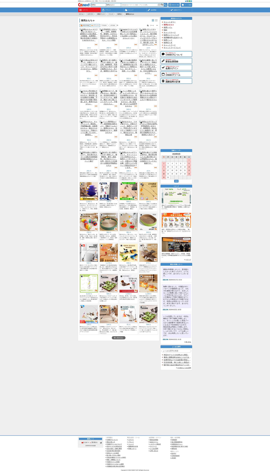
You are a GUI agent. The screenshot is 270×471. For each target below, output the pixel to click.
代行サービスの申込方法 (114, 446)
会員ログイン (154, 442)
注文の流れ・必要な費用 (114, 448)
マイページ (153, 446)
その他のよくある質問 (184, 368)
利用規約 (174, 440)
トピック (188, 259)
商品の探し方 (111, 442)
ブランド (131, 442)
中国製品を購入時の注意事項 (115, 466)
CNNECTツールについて (114, 444)
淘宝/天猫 (86, 25)
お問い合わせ (154, 451)
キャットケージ (170, 32)
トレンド (131, 444)
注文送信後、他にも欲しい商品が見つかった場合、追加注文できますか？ (177, 362)
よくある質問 (154, 448)
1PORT (173, 458)
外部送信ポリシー (176, 444)
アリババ (96, 25)
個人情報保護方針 (176, 442)
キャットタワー (170, 22)
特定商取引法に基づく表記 (179, 446)
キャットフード (170, 45)
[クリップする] (81, 30)
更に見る (188, 342)
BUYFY (173, 453)
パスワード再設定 (155, 444)
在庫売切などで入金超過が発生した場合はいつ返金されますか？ (177, 360)
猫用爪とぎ (168, 42)
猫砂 (165, 30)
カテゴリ (131, 440)
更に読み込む (118, 338)
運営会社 (174, 448)
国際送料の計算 (133, 446)
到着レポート (132, 448)
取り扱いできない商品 (113, 455)
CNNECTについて (112, 440)
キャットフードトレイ (172, 48)
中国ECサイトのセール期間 (115, 464)
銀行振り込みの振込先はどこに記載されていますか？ (177, 365)
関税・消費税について (113, 459)
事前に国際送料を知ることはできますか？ (177, 357)
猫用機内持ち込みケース (173, 37)
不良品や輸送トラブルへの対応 (116, 457)
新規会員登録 (154, 440)
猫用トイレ (168, 27)
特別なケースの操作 (113, 453)
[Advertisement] (118, 356)
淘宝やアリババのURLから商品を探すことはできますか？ (177, 355)
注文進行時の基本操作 (113, 451)
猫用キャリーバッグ (171, 35)
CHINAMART (175, 456)
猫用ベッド (168, 40)
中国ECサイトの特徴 (113, 462)
